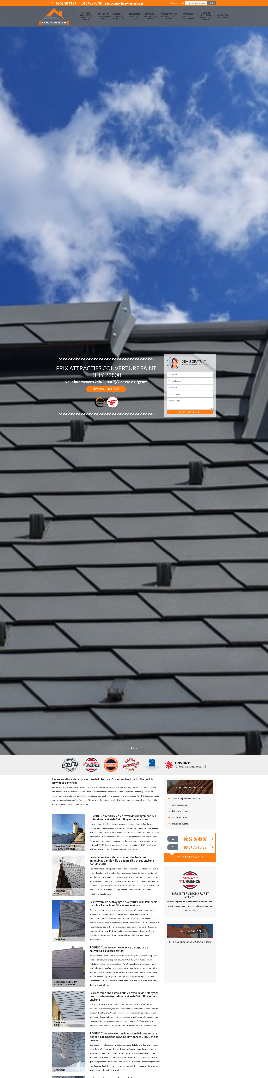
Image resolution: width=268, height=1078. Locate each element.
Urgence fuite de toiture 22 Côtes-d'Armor (119, 16)
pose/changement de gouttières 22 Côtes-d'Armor (168, 16)
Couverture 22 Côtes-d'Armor (222, 16)
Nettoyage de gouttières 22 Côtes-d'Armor (188, 16)
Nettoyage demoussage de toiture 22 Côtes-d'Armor (86, 16)
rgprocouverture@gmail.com (123, 3)
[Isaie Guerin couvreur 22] (54, 16)
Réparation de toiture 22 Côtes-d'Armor (103, 16)
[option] (134, 431)
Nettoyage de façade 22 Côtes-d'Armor (150, 16)
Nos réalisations (106, 389)
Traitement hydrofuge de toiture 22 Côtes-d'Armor (206, 16)
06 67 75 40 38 (91, 3)
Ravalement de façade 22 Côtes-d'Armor (134, 16)
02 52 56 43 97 (65, 3)
